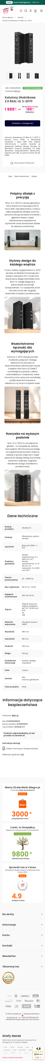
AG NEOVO (22, 1050)
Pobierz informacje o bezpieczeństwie (22, 748)
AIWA (30, 1050)
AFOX (14, 1050)
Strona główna (7, 17)
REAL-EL (17, 91)
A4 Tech (20, 1047)
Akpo (5, 1053)
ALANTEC (13, 1053)
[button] (35, 10)
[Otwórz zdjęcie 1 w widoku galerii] (11, 76)
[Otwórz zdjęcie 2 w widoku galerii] (19, 76)
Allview (26, 1053)
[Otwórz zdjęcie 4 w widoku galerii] (36, 76)
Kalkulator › (30, 112)
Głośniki (20, 17)
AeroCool (7, 1050)
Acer (27, 1047)
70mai (12, 1047)
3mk (5, 1047)
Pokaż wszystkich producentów (12, 1057)
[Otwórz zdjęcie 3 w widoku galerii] (28, 76)
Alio (20, 1053)
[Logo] (5, 10)
